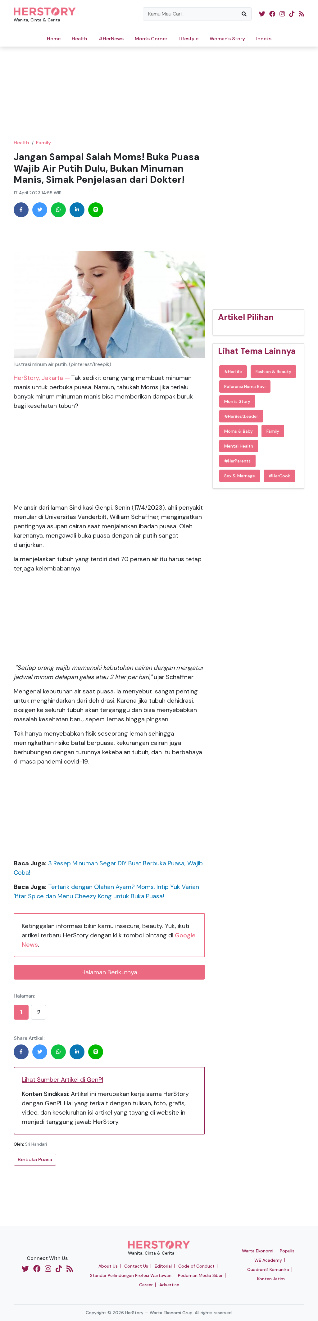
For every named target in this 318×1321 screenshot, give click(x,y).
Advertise (169, 1284)
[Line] (95, 209)
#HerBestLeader (241, 416)
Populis (287, 1251)
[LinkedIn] (77, 209)
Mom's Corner (151, 38)
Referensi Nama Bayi (245, 386)
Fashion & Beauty (273, 371)
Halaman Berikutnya (109, 972)
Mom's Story (237, 401)
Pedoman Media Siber (200, 1275)
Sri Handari (36, 1144)
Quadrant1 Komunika (268, 1269)
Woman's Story (227, 38)
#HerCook (279, 476)
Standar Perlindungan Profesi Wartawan (130, 1275)
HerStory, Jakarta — (42, 378)
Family (43, 142)
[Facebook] (21, 209)
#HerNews (111, 38)
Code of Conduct (196, 1266)
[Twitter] (39, 209)
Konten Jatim (271, 1279)
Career (146, 1284)
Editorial (163, 1266)
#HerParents (237, 461)
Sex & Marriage (239, 476)
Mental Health (238, 446)
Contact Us (136, 1266)
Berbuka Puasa (35, 1159)
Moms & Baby (238, 431)
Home (54, 38)
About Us (108, 1266)
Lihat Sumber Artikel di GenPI (62, 1079)
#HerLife (233, 371)
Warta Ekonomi (257, 1251)
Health (79, 38)
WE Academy (268, 1260)
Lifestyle (188, 38)
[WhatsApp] (58, 209)
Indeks (263, 38)
